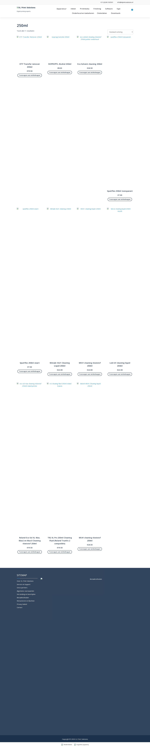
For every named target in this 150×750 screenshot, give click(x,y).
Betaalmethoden (23, 598)
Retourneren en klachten (26, 601)
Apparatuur (62, 9)
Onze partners (22, 588)
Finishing (97, 9)
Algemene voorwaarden (25, 591)
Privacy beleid (22, 604)
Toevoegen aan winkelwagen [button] (29, 75)
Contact (19, 607)
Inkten (73, 9)
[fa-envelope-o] (20, 2)
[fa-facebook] (17, 2)
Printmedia (84, 9)
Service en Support (24, 584)
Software (109, 9)
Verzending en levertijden (26, 594)
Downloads (115, 13)
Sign (118, 9)
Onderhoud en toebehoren (83, 13)
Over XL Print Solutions (25, 581)
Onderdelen (102, 13)
